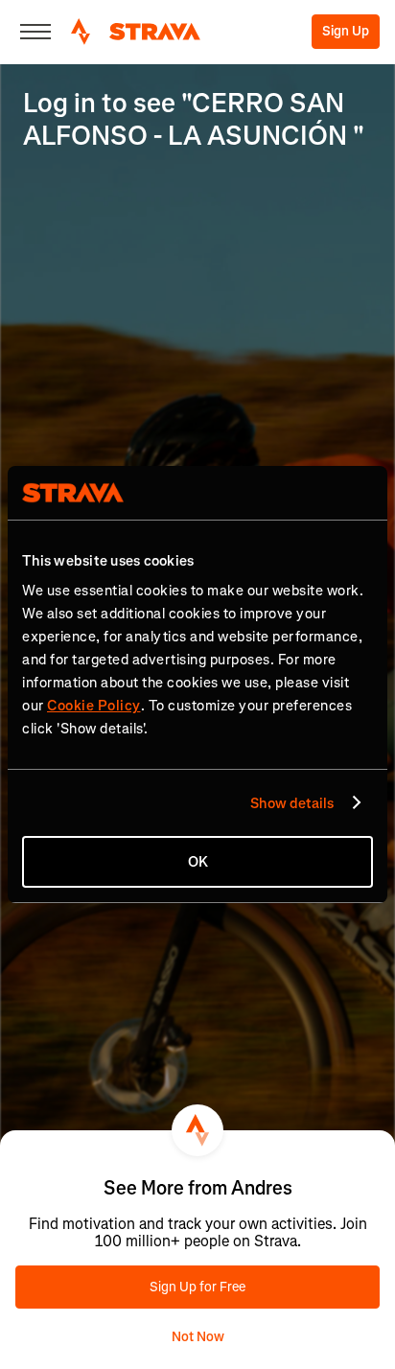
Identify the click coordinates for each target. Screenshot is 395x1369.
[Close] (35, 32)
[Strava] (135, 31)
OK (198, 861)
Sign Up (345, 31)
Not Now (198, 1337)
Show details (292, 803)
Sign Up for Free (197, 1287)
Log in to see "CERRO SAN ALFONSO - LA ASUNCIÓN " (193, 119)
